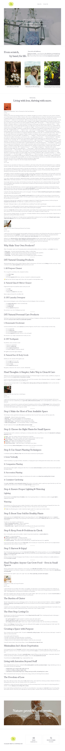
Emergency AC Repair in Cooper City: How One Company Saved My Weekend (20, 159)
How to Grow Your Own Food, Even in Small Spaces (14, 394)
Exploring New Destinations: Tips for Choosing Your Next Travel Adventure (19, 111)
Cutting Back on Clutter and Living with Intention (14, 583)
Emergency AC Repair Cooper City (42, 211)
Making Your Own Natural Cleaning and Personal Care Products (17, 228)
